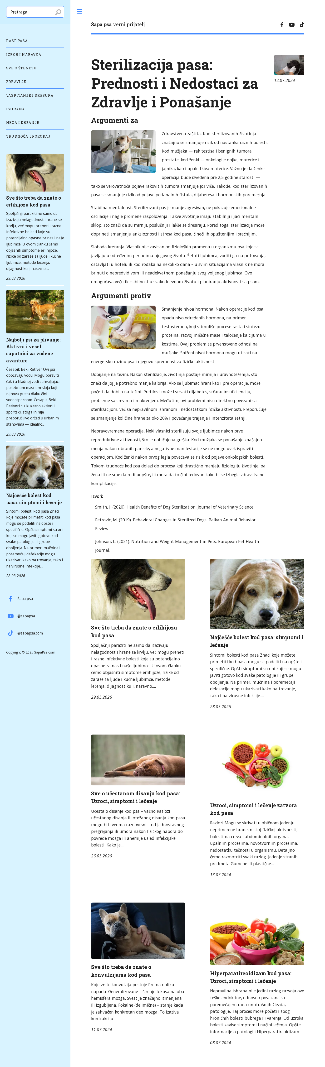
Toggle (79, 11)
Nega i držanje (22, 122)
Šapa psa (25, 598)
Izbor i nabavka (24, 54)
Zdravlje (16, 81)
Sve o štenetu (21, 68)
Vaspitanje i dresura (30, 95)
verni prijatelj (118, 24)
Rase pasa (17, 40)
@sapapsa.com (30, 633)
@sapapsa (26, 616)
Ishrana (15, 109)
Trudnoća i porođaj (28, 136)
